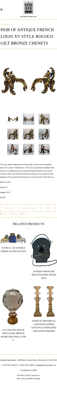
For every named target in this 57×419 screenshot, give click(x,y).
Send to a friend (29, 208)
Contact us (8, 208)
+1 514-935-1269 (26, 365)
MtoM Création (34, 378)
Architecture (7, 25)
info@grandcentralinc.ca (46, 365)
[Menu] (1, 10)
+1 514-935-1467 (8, 365)
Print (48, 208)
